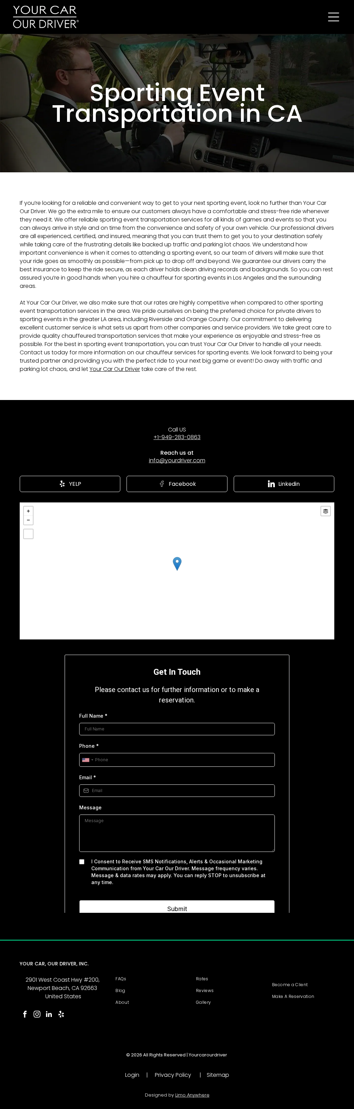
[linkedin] (49, 1015)
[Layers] (325, 511)
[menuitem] (151, 979)
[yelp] (61, 1015)
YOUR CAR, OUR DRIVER (48, 963)
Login (132, 1075)
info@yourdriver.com (177, 460)
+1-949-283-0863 (177, 437)
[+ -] (177, 570)
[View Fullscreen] (28, 533)
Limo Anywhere (192, 1095)
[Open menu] (333, 16)
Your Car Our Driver (115, 369)
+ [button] (28, 511)
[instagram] (37, 1015)
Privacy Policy (173, 1075)
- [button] (28, 520)
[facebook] (25, 1015)
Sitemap (218, 1075)
